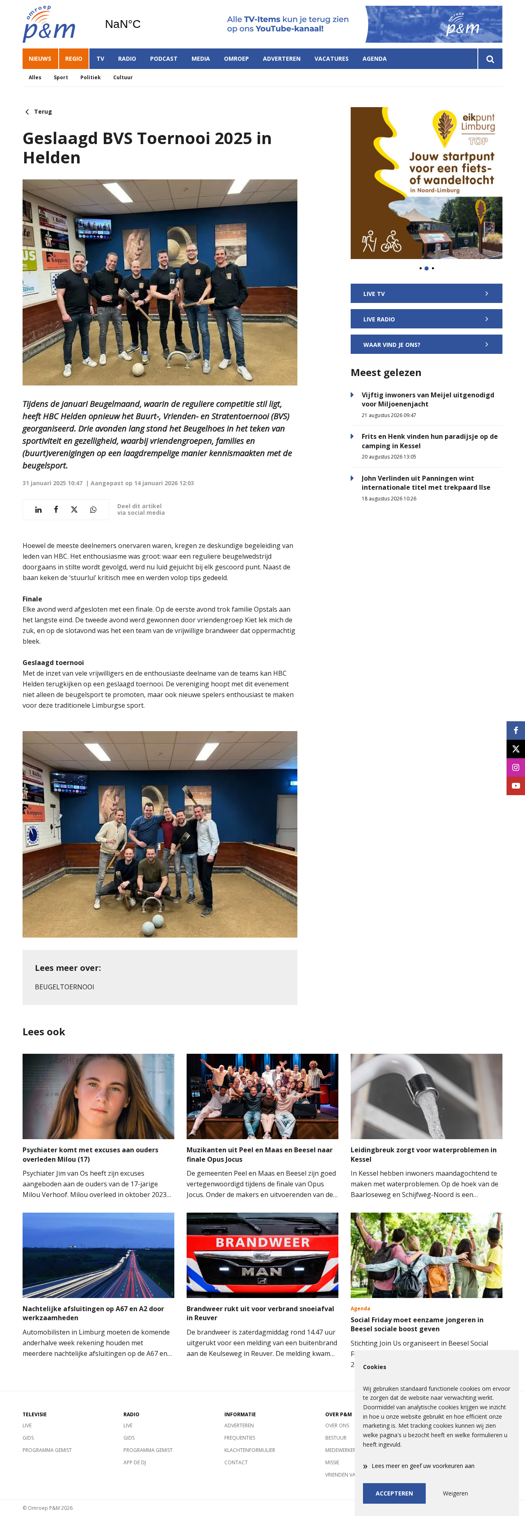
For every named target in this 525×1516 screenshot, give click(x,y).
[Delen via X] (74, 510)
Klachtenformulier (249, 1450)
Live (27, 1425)
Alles (35, 77)
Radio (127, 58)
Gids (28, 1437)
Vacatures (332, 58)
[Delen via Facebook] (56, 510)
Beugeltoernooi (64, 986)
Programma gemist (47, 1450)
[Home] (57, 24)
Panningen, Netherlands (143, 24)
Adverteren (282, 58)
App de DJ (134, 1462)
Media (201, 58)
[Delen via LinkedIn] (38, 510)
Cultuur (123, 77)
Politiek (90, 77)
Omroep (236, 58)
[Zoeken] (489, 58)
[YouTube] (516, 786)
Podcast (164, 58)
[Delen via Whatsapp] (93, 510)
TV (100, 58)
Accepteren (394, 1493)
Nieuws (40, 58)
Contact (236, 1462)
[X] (516, 749)
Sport (61, 77)
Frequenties (239, 1437)
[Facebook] (516, 730)
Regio (73, 58)
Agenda (375, 58)
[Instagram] (516, 767)
